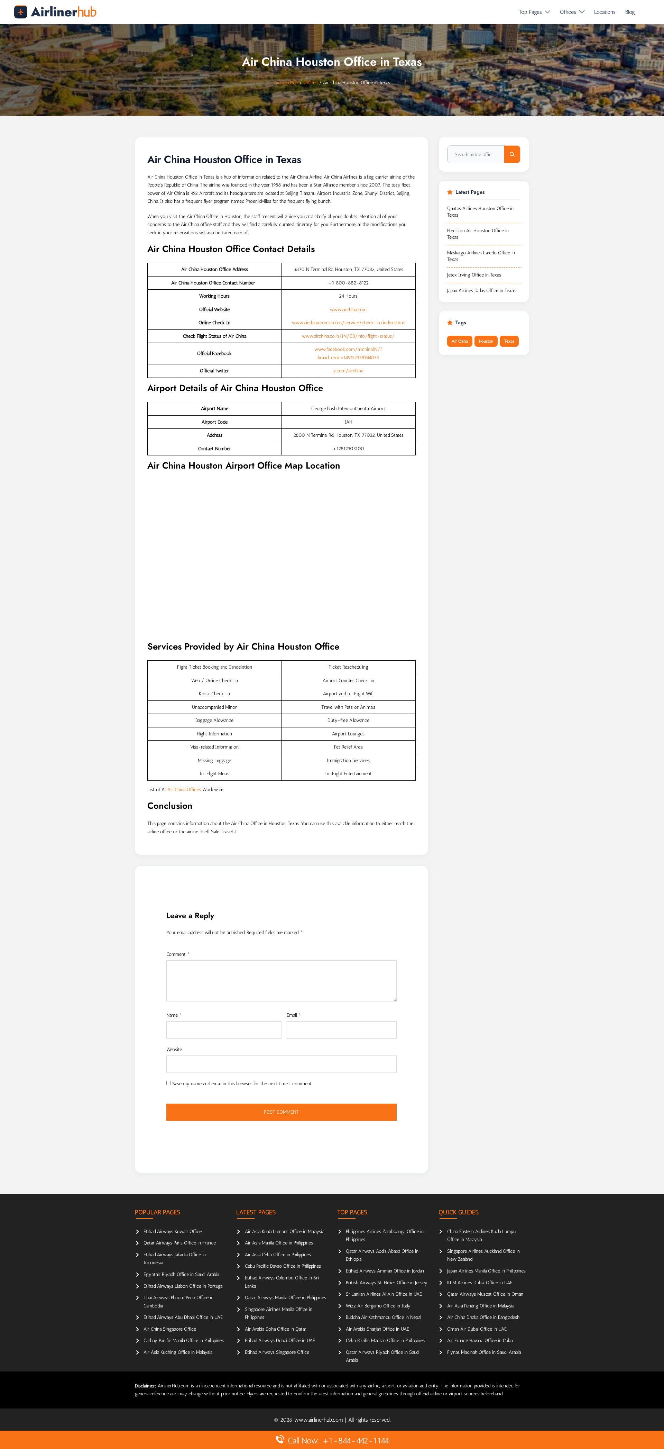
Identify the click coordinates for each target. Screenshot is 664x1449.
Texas (509, 341)
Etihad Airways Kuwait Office (173, 1231)
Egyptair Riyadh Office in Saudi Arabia (181, 1274)
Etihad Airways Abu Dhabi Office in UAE (183, 1317)
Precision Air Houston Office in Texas (478, 234)
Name (174, 1015)
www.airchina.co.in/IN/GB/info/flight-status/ (348, 336)
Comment (178, 954)
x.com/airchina (348, 371)
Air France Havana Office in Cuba (480, 1340)
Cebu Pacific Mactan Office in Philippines (385, 1340)
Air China (460, 341)
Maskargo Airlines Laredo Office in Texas (481, 256)
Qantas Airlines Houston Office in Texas (480, 212)
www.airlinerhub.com (319, 1419)
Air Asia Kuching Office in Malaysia (178, 1352)
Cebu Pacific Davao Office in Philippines (283, 1266)
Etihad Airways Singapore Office (277, 1352)
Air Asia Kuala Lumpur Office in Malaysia (284, 1231)
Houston (486, 341)
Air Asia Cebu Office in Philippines (278, 1255)
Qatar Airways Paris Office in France (180, 1243)
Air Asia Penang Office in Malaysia (480, 1306)
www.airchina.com (348, 310)
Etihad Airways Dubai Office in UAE (280, 1340)
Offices (568, 12)
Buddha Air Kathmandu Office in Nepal (383, 1317)
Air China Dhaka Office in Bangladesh (483, 1317)
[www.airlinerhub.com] (55, 12)
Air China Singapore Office (170, 1329)
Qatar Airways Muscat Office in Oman (485, 1294)
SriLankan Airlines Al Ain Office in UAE (384, 1294)
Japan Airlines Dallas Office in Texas (481, 290)
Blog (630, 12)
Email (294, 1015)
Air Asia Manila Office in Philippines (279, 1243)
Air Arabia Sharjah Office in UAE (377, 1329)
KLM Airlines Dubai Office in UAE (480, 1283)
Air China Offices (184, 790)
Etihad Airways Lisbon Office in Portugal (183, 1286)
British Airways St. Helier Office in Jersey (386, 1283)
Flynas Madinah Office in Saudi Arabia (484, 1352)
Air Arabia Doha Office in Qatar (275, 1329)
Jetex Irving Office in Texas (474, 275)
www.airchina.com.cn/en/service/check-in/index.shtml (348, 323)
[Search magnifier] (512, 154)
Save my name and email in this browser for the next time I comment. (242, 1084)
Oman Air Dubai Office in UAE (477, 1329)
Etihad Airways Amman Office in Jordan (385, 1271)
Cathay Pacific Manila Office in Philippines (184, 1340)
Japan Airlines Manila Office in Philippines (486, 1271)
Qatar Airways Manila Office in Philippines (285, 1298)
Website (174, 1049)
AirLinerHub (286, 82)
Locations (605, 12)
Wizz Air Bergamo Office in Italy (378, 1306)
